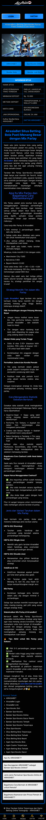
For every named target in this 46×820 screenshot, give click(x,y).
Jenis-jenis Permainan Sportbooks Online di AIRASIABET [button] (22, 776)
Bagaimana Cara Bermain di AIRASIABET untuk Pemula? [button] (21, 786)
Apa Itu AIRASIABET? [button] (13, 758)
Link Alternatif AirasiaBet (31, 684)
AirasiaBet (8, 160)
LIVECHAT (41, 818)
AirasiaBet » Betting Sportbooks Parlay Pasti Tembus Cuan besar (23, 25)
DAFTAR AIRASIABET (32, 120)
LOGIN (14, 818)
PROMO (23, 819)
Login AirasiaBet (11, 298)
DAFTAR (32, 818)
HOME (5, 818)
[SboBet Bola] (23, 4)
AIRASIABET (29, 85)
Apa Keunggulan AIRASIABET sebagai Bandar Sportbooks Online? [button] (20, 766)
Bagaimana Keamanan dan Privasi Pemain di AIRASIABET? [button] (22, 796)
